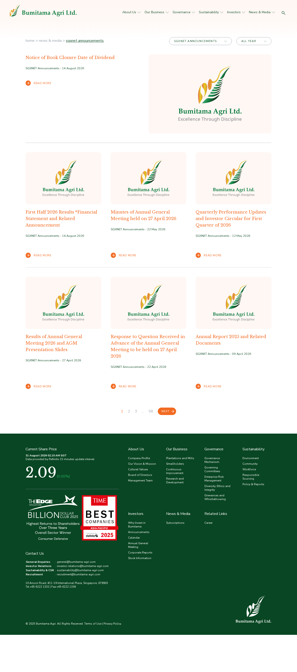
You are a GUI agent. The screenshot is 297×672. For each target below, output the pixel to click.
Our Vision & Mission (142, 464)
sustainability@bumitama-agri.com (80, 570)
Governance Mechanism (212, 460)
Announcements (138, 532)
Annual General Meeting (138, 545)
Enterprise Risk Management (214, 478)
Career (208, 523)
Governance (181, 12)
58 (150, 411)
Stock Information (139, 558)
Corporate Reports (140, 552)
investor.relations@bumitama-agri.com (83, 566)
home (30, 40)
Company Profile (139, 458)
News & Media (260, 12)
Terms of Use (92, 624)
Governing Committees (212, 469)
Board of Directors (140, 475)
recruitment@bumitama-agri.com (78, 574)
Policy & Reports (253, 484)
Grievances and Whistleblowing (215, 497)
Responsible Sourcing (250, 477)
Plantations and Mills (180, 458)
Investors (234, 12)
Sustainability (209, 12)
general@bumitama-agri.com (76, 562)
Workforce (249, 469)
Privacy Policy (112, 624)
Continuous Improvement (174, 471)
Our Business (154, 12)
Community (250, 464)
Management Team (140, 480)
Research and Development (175, 480)
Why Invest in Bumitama (136, 524)
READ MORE (42, 83)
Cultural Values (138, 469)
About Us (129, 12)
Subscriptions (175, 523)
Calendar (134, 538)
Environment (250, 458)
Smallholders (175, 464)
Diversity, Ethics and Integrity (217, 488)
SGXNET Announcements (85, 40)
